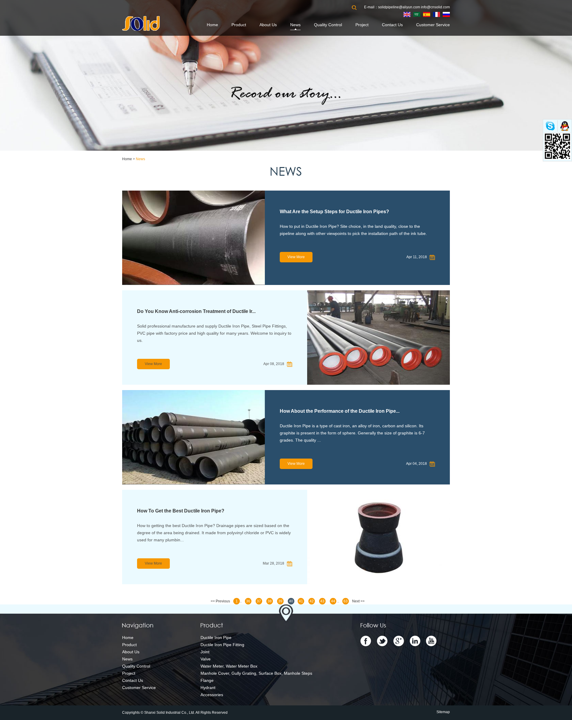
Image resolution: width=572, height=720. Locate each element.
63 (345, 601)
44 (333, 601)
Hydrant (207, 687)
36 (248, 601)
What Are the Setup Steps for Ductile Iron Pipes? (334, 211)
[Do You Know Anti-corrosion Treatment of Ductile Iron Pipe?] (378, 337)
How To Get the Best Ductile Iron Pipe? (180, 510)
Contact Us (392, 24)
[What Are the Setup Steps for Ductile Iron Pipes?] (193, 238)
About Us (268, 24)
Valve (205, 659)
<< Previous (220, 601)
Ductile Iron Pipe (215, 637)
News (295, 24)
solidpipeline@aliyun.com (399, 7)
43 (322, 601)
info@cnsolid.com (435, 7)
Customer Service (433, 24)
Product (238, 24)
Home (212, 24)
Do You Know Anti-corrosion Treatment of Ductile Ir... (196, 311)
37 (259, 601)
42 (312, 601)
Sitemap (443, 712)
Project (362, 24)
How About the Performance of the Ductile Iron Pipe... (340, 411)
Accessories (211, 694)
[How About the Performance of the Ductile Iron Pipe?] (193, 437)
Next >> (358, 601)
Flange (207, 680)
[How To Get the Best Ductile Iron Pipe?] (378, 537)
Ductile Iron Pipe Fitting (222, 644)
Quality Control (328, 24)
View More (296, 257)
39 (280, 601)
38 (270, 601)
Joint (204, 651)
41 (301, 601)
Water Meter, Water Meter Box (228, 666)
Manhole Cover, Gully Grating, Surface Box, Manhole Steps (256, 673)
